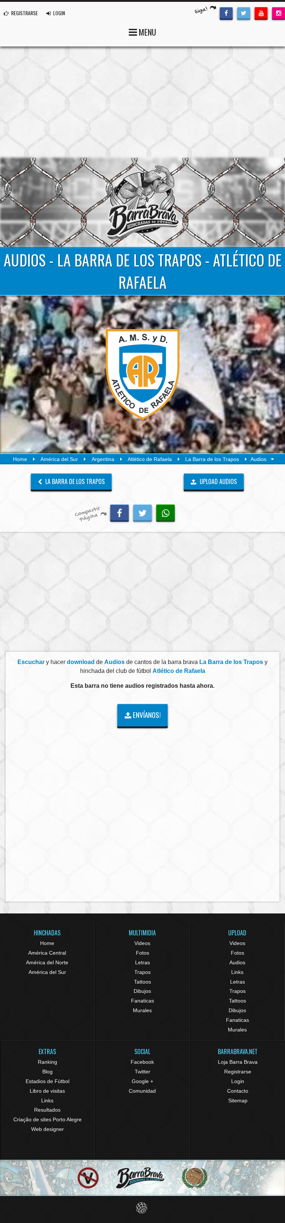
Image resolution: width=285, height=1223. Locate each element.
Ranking (47, 1062)
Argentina (103, 459)
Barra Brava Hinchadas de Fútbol (142, 202)
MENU (146, 32)
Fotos (142, 953)
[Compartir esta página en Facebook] (119, 512)
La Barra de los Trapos (212, 459)
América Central (47, 953)
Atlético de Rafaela (150, 459)
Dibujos (142, 991)
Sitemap (238, 1100)
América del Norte (47, 962)
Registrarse (237, 1072)
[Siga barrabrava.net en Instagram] (278, 12)
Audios (237, 962)
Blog (47, 1072)
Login (237, 1081)
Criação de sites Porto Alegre (47, 1119)
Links (237, 972)
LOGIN (58, 13)
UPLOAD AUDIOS (217, 481)
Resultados (47, 1110)
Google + (142, 1081)
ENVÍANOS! (146, 714)
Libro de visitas (47, 1091)
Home (20, 459)
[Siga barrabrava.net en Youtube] (261, 12)
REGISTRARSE (24, 13)
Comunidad (142, 1091)
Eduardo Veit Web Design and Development (142, 1208)
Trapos (142, 972)
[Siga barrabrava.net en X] (243, 12)
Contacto (237, 1091)
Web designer (47, 1129)
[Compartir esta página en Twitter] (142, 512)
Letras (142, 962)
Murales (142, 1010)
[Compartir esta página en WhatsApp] (165, 512)
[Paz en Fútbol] (88, 1177)
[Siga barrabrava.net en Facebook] (226, 12)
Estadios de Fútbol (47, 1081)
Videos (142, 943)
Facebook (142, 1062)
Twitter (142, 1072)
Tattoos (142, 982)
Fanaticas (142, 1001)
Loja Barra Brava (238, 1062)
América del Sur (59, 459)
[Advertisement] (142, 102)
